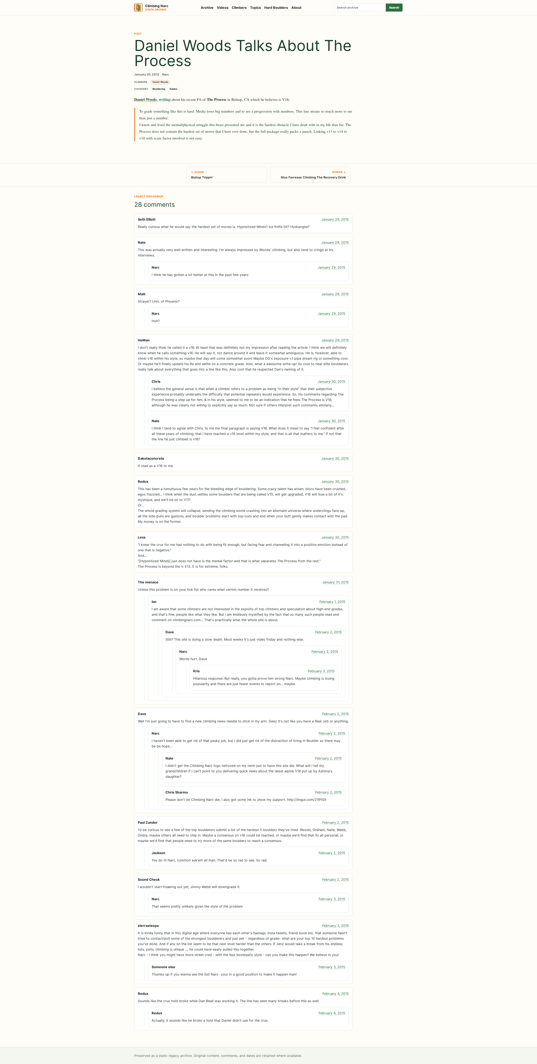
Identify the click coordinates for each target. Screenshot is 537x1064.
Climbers (239, 7)
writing (165, 99)
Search (394, 7)
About (296, 7)
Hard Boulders (276, 7)
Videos (222, 7)
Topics (255, 7)
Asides (173, 88)
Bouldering (158, 88)
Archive (207, 7)
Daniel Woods (160, 82)
